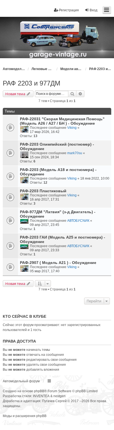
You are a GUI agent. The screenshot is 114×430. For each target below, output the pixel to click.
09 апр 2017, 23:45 (44, 225)
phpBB (39, 391)
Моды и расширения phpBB (24, 416)
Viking (72, 128)
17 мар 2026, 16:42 (44, 132)
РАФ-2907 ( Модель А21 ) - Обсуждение (58, 262)
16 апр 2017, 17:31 (44, 199)
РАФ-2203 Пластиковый (43, 191)
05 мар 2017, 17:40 (44, 271)
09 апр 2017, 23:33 (44, 250)
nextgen (59, 396)
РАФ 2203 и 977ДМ (31, 83)
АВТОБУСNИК (78, 221)
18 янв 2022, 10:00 (94, 178)
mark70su (74, 153)
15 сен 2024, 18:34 (44, 157)
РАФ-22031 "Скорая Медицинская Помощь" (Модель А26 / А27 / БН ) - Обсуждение (62, 121)
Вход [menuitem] (93, 10)
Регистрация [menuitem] (69, 10)
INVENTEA (41, 396)
